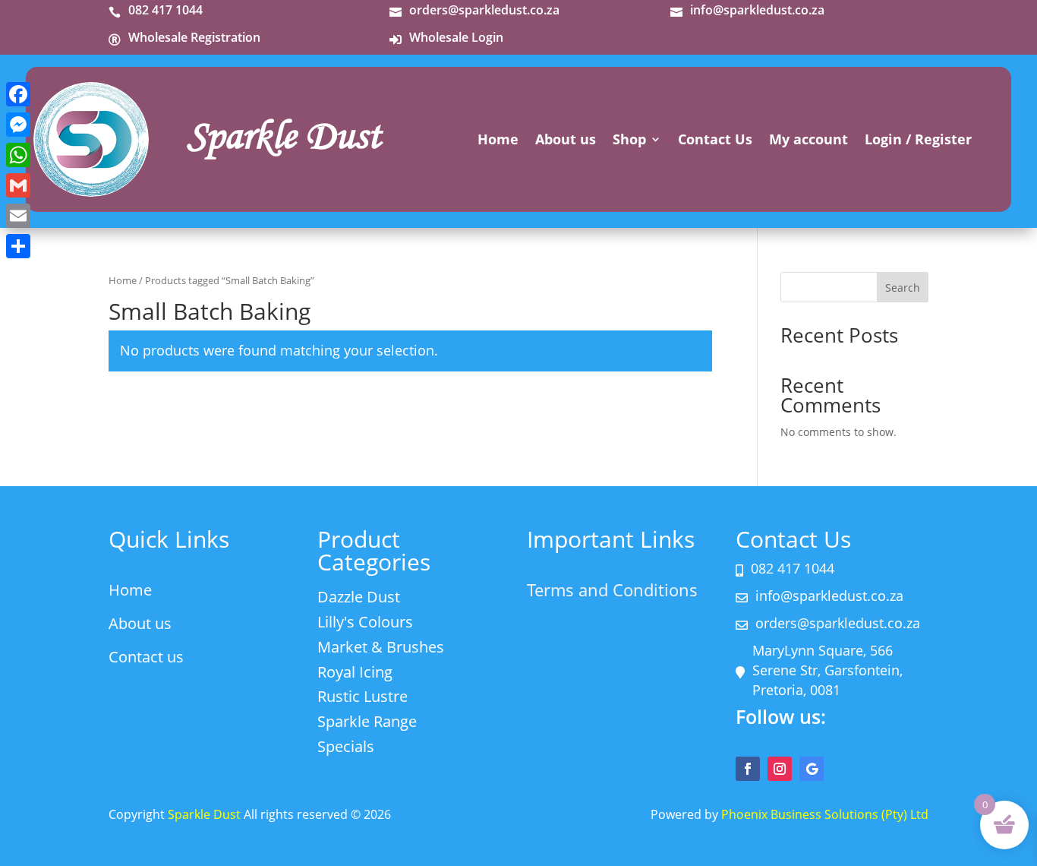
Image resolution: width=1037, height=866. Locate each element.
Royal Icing (354, 672)
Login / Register (918, 141)
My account (808, 141)
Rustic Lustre (362, 696)
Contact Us (715, 141)
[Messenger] (18, 124)
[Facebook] (18, 94)
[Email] (18, 216)
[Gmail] (18, 185)
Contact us (146, 656)
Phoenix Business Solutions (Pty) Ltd (824, 814)
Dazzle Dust (358, 596)
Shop (629, 141)
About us (565, 141)
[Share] (18, 246)
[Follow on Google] (811, 769)
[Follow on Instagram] (780, 769)
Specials (345, 746)
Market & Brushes (380, 647)
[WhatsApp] (18, 155)
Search (902, 287)
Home (498, 141)
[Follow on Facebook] (748, 769)
